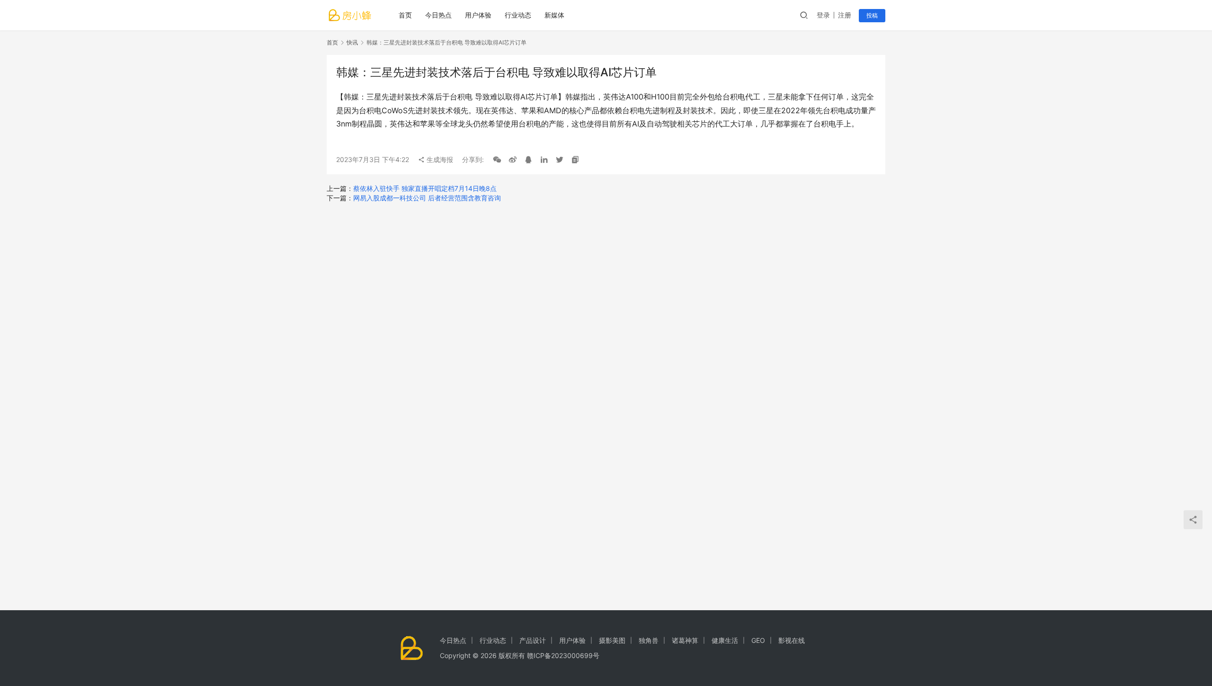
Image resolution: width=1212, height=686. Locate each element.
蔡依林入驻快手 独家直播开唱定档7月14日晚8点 (425, 188)
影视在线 (791, 640)
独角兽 (649, 640)
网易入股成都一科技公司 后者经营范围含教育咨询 (427, 198)
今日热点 (438, 15)
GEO (758, 640)
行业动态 (518, 15)
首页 (405, 15)
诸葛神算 (685, 640)
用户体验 (478, 15)
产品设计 (532, 640)
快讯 (352, 42)
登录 (823, 15)
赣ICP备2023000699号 (563, 655)
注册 (844, 15)
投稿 (872, 15)
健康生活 (725, 640)
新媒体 (554, 15)
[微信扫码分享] (497, 159)
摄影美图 (612, 640)
